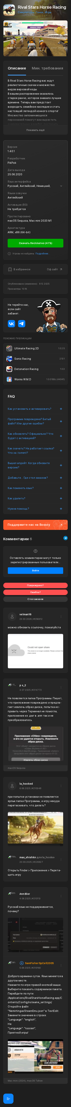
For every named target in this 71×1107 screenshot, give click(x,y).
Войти (35, 570)
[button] (7, 38)
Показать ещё (35, 130)
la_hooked (26, 783)
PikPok (12, 162)
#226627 (38, 862)
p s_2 (22, 685)
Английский (27, 186)
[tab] (17, 68)
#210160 (36, 968)
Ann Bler (24, 893)
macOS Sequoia (18, 220)
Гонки (39, 12)
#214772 (37, 690)
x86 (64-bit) (23, 232)
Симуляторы (26, 12)
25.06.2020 (15, 174)
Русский (13, 186)
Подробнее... (43, 253)
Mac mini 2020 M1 (40, 220)
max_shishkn (27, 857)
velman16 (25, 614)
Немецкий (43, 186)
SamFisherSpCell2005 (39, 963)
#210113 (36, 898)
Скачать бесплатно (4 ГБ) (35, 243)
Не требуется (17, 209)
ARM (10, 232)
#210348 (36, 788)
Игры (48, 12)
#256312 (37, 619)
